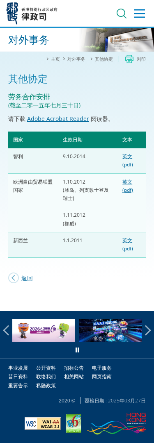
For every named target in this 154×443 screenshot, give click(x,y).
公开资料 (46, 367)
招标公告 (74, 367)
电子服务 (102, 367)
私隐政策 (46, 385)
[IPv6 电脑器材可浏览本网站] (73, 424)
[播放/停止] (77, 350)
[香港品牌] (116, 425)
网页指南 (102, 376)
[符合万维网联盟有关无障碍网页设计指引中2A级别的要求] (43, 424)
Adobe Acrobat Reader (58, 119)
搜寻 (121, 13)
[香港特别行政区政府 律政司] (32, 13)
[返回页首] (143, 300)
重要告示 (18, 385)
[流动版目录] (139, 13)
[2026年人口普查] (43, 339)
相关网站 (74, 376)
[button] (8, 330)
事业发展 (18, 367)
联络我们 (46, 376)
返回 (27, 278)
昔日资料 (18, 376)
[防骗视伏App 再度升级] (110, 339)
